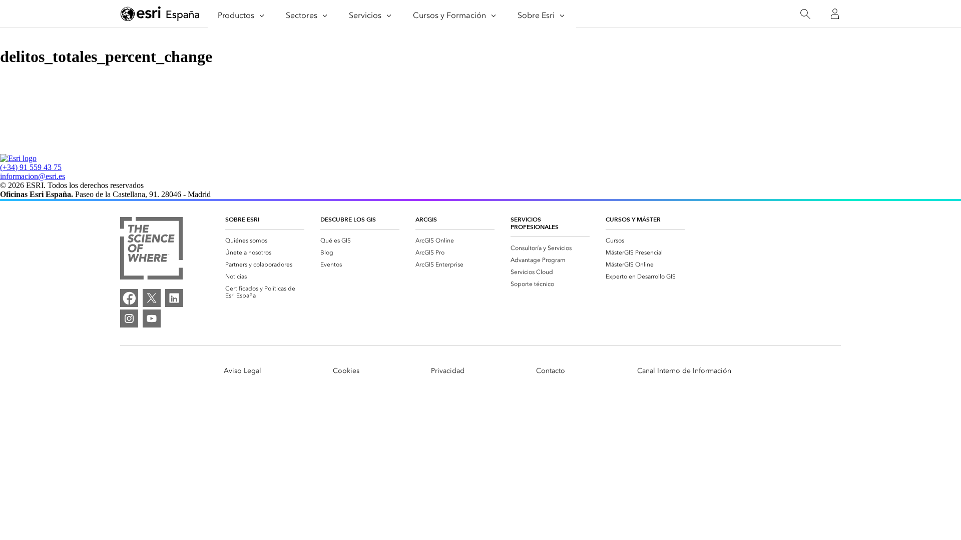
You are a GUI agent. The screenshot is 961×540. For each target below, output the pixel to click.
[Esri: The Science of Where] (151, 249)
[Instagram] (129, 319)
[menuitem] (264, 240)
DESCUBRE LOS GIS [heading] (348, 219)
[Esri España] (160, 14)
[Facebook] (129, 298)
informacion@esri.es (32, 176)
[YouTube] (152, 319)
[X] (152, 298)
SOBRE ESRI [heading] (242, 219)
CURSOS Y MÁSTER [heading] (633, 219)
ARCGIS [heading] (426, 219)
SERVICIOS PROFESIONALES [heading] (535, 223)
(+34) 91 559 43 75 (31, 167)
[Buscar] (805, 14)
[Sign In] (835, 14)
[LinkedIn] (174, 298)
